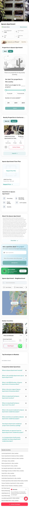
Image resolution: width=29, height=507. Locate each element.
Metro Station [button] (19, 287)
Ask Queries (14, 262)
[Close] (26, 489)
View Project (10, 346)
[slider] (6, 90)
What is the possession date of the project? (13, 258)
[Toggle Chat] (26, 499)
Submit (15, 108)
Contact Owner (16, 147)
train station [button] (8, 287)
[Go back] (2, 2)
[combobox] (16, 282)
